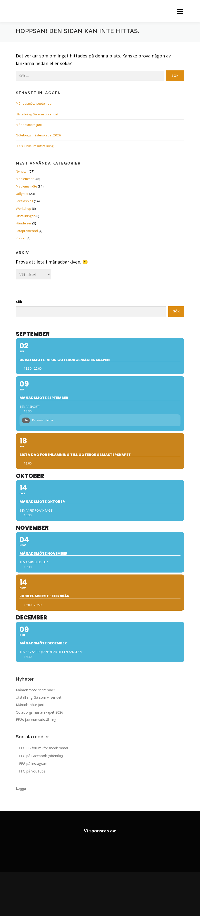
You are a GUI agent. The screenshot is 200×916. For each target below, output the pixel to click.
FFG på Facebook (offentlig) (41, 755)
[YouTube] (113, 894)
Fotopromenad (27, 231)
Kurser (21, 238)
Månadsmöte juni (29, 124)
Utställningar (25, 216)
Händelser (23, 223)
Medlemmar (25, 179)
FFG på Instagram (33, 763)
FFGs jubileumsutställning (34, 146)
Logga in (23, 788)
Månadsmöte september (34, 103)
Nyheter (22, 171)
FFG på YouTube (32, 771)
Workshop (23, 208)
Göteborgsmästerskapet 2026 (38, 135)
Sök (19, 301)
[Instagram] (100, 894)
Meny (180, 11)
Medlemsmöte (26, 186)
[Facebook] (86, 894)
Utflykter (22, 193)
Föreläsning (24, 201)
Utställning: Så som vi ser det (37, 114)
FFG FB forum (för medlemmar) (44, 748)
